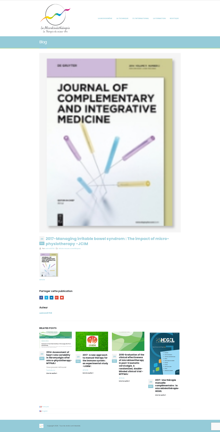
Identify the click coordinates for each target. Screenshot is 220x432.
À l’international (141, 18)
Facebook (41, 297)
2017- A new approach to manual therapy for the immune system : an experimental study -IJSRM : (59, 360)
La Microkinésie (105, 18)
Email (62, 297)
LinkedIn (51, 297)
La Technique (122, 18)
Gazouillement (46, 297)
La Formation (159, 18)
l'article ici (159, 370)
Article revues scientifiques (70, 248)
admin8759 (49, 248)
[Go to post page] (55, 341)
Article (42, 279)
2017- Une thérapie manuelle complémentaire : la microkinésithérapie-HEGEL (131, 386)
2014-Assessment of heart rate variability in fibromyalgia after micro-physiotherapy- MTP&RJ (168, 358)
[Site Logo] (55, 18)
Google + (57, 297)
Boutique (174, 18)
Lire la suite (51, 373)
